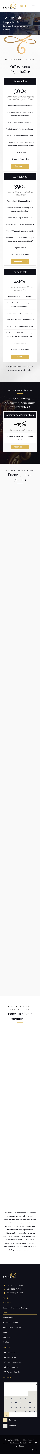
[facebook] (25, 6)
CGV (24, 1443)
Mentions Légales (16, 1443)
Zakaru (21, 1446)
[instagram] (21, 6)
